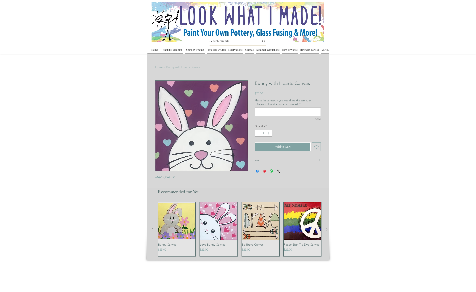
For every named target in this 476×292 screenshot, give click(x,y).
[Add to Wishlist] (316, 146)
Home (159, 67)
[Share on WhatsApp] (271, 171)
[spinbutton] (263, 133)
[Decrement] (257, 133)
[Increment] (269, 133)
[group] (239, 229)
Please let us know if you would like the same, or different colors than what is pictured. (283, 102)
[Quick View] (176, 221)
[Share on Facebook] (257, 171)
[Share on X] (278, 171)
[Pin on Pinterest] (264, 171)
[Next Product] (327, 229)
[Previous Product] (152, 229)
